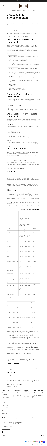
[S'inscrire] (18, 435)
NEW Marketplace (4, 394)
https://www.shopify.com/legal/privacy (14, 105)
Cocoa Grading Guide (5, 397)
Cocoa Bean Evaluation (5, 395)
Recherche (3, 410)
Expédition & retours (5, 405)
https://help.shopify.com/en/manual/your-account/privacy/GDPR (24, 186)
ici (42, 395)
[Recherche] (3, 6)
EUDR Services (4, 402)
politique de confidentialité (6, 408)
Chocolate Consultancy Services (7, 400)
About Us (3, 392)
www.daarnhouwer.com (6, 429)
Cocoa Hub (33, 444)
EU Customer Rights (5, 413)
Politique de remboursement (6, 407)
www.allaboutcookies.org (35, 347)
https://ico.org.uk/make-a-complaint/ (16, 384)
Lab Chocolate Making (5, 399)
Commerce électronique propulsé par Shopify (40, 444)
